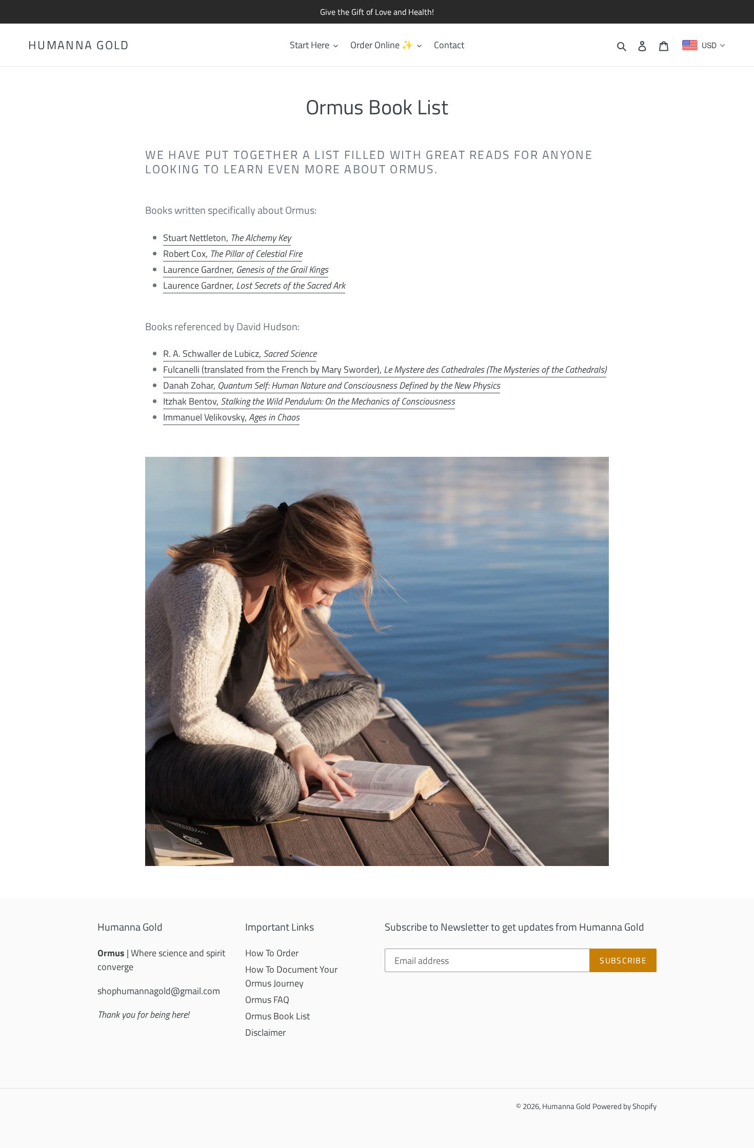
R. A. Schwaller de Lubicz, (239, 353)
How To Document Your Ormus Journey (291, 976)
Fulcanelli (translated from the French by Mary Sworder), (384, 369)
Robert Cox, (232, 253)
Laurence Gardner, (245, 269)
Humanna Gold (79, 45)
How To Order (272, 953)
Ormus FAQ (267, 999)
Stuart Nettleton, (227, 238)
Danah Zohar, (331, 385)
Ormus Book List (277, 1016)
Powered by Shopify (624, 1106)
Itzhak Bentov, (309, 401)
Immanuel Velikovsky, (231, 417)
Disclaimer (265, 1032)
